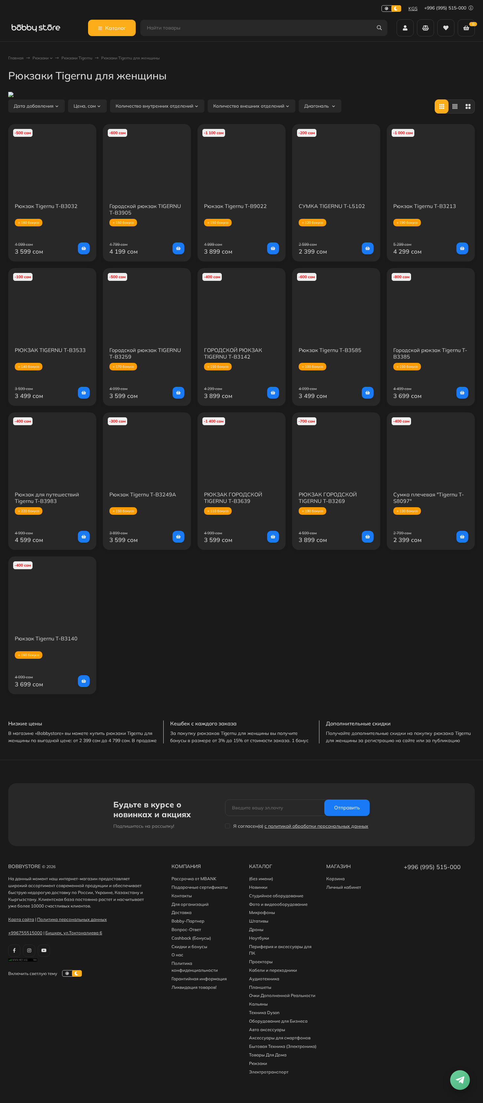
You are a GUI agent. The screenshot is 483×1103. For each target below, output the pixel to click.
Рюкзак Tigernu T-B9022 (235, 206)
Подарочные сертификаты (200, 887)
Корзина (335, 878)
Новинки (258, 887)
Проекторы (261, 961)
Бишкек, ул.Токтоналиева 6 (73, 932)
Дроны (256, 929)
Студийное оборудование (276, 895)
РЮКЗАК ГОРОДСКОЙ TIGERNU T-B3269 (328, 497)
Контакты (182, 895)
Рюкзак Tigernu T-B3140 (46, 638)
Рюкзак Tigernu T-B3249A (142, 494)
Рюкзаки (41, 57)
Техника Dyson (264, 1012)
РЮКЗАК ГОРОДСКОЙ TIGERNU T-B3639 (233, 497)
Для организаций (190, 904)
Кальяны (258, 1004)
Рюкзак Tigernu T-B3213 (424, 206)
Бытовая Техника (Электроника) (282, 1046)
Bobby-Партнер (188, 921)
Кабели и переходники (273, 970)
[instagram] (29, 951)
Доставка (182, 912)
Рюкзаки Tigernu (76, 57)
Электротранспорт (268, 1071)
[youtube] (44, 951)
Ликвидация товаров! (194, 987)
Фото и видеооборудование (278, 904)
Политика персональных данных (72, 919)
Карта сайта (21, 919)
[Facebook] (14, 951)
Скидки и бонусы (189, 946)
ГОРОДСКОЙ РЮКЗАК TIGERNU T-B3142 (233, 353)
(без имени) (261, 878)
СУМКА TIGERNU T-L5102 (332, 206)
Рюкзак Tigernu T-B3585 (330, 350)
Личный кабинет (343, 887)
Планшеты (260, 987)
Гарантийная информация (199, 978)
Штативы (258, 921)
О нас (177, 954)
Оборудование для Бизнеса (278, 1021)
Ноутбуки (259, 938)
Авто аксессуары (267, 1029)
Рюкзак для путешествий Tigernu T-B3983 (47, 497)
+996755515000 (25, 932)
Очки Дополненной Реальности (282, 995)
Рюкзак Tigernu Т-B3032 (46, 206)
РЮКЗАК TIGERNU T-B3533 (50, 350)
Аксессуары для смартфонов (279, 1037)
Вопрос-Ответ (186, 929)
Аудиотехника (264, 978)
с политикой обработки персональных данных (316, 826)
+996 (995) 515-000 (446, 8)
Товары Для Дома (268, 1054)
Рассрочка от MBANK (194, 878)
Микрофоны (262, 912)
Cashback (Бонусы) (191, 938)
